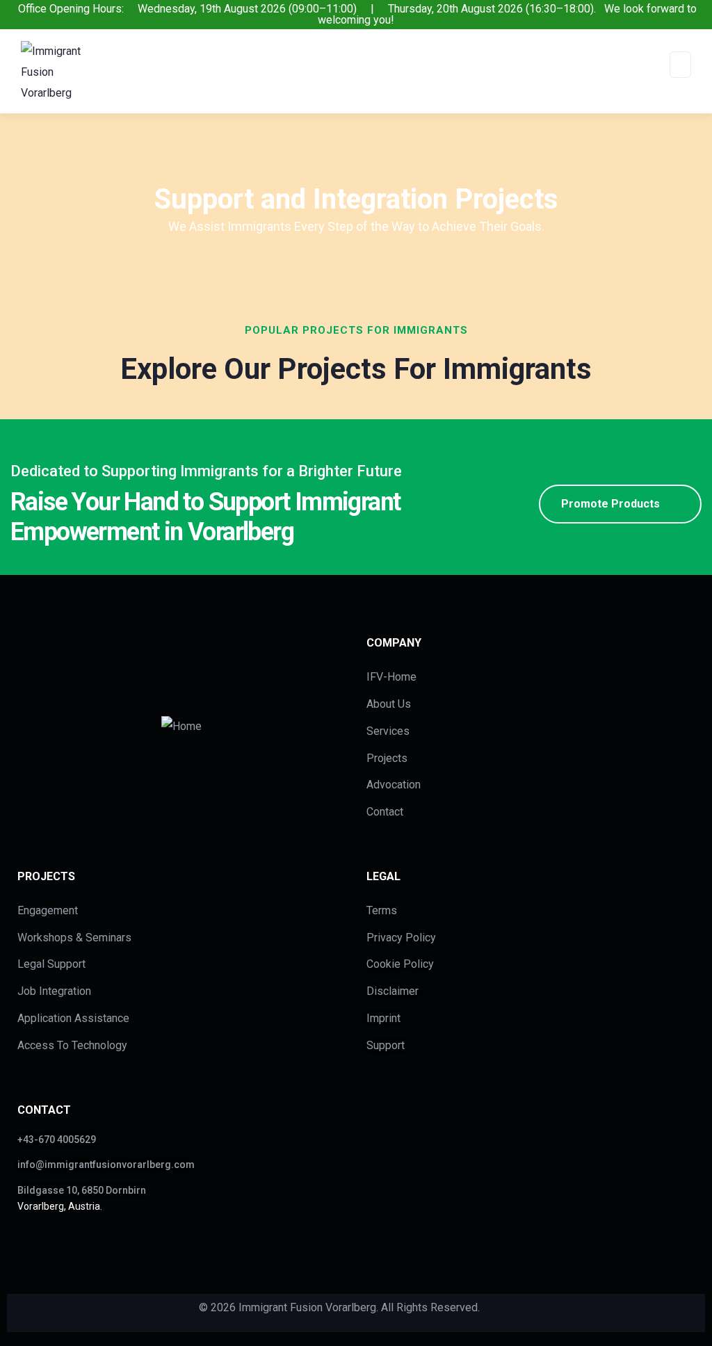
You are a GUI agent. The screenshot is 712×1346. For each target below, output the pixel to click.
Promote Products (610, 503)
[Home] (181, 726)
